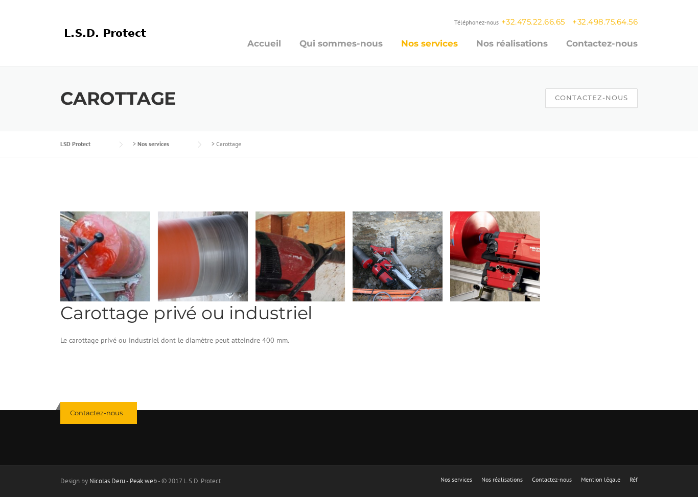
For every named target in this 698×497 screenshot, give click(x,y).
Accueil (264, 43)
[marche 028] (398, 256)
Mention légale (600, 480)
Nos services (429, 43)
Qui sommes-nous (341, 43)
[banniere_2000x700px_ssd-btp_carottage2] (495, 256)
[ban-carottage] (300, 256)
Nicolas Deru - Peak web (123, 481)
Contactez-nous (602, 43)
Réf (634, 480)
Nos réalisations (512, 43)
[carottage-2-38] (105, 256)
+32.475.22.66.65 (533, 22)
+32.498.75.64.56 (605, 22)
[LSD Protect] (106, 31)
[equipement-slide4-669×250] (203, 256)
